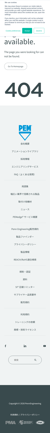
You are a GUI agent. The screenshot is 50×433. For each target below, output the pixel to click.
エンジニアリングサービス (25, 166)
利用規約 (25, 314)
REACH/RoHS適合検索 (25, 259)
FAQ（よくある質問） (25, 174)
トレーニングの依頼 (25, 322)
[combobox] (21, 360)
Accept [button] (27, 30)
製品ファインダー (25, 236)
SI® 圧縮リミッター (25, 287)
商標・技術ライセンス (25, 329)
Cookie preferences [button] (13, 30)
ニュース (25, 209)
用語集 (25, 186)
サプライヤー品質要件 (25, 294)
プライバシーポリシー (25, 244)
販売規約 (25, 302)
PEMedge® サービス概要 (25, 217)
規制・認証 (25, 271)
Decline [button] (39, 30)
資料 (25, 279)
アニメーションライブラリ (25, 151)
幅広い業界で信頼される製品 (25, 194)
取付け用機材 (25, 201)
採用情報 (25, 159)
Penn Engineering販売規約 (25, 229)
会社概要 (25, 143)
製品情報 (25, 252)
